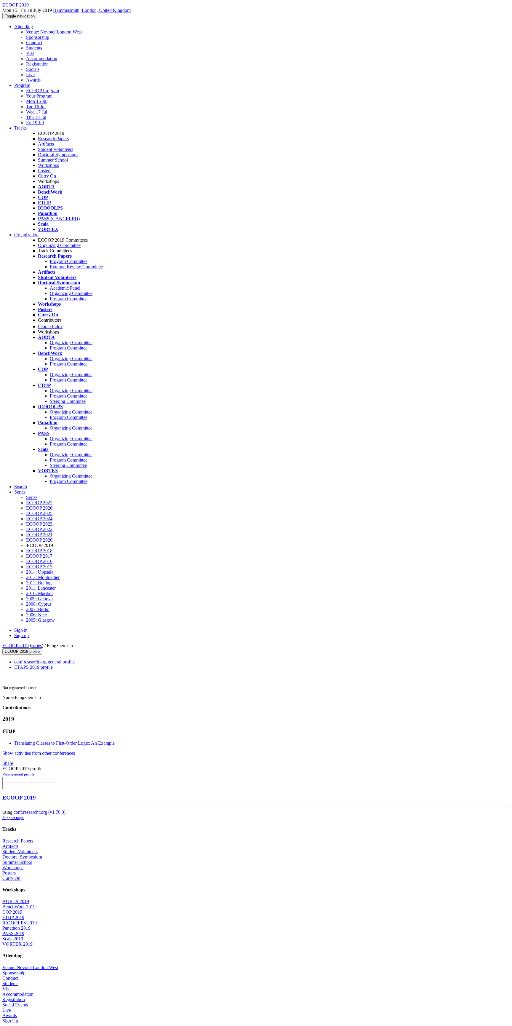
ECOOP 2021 (39, 534)
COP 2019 (12, 912)
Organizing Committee (59, 245)
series (36, 645)
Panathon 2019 (16, 928)
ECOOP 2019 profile (22, 651)
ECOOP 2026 (39, 507)
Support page (13, 818)
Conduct (34, 42)
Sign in (21, 630)
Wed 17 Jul (36, 111)
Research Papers (53, 138)
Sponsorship (37, 37)
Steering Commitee (68, 401)
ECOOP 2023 (39, 523)
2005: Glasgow (40, 620)
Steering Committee (68, 465)
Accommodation (41, 58)
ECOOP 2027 (39, 502)
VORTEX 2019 (17, 944)
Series (31, 497)
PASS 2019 (13, 933)
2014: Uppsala (39, 572)
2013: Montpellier (43, 577)
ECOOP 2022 (39, 529)
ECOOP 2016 (39, 561)
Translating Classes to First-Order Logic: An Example (64, 743)
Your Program (39, 95)
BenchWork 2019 (19, 906)
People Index (50, 326)
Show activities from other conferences (38, 753)
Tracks (20, 127)
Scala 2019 (12, 938)
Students (34, 47)
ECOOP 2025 (39, 513)
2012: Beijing (39, 582)
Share (7, 763)
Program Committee (68, 261)
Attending (23, 26)
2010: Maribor (39, 593)
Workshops (48, 165)
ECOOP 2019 (15, 645)
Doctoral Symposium (58, 154)
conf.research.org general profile (44, 661)
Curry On (47, 175)
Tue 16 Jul (36, 106)
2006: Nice (36, 614)
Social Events (15, 1004)
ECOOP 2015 (39, 566)
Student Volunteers (55, 149)
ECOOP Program (42, 90)
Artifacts (46, 143)
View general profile (18, 774)
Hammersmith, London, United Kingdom (92, 10)
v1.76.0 (57, 812)
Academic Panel (65, 288)
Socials (32, 69)
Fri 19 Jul (35, 122)
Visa (30, 53)
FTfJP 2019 (13, 917)
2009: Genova (39, 598)
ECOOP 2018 (39, 550)
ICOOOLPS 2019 (19, 922)
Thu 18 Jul (36, 117)
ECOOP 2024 (39, 518)
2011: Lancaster (41, 588)
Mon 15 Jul (36, 101)
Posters (44, 170)
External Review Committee (76, 266)
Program (22, 85)
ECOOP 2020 (39, 539)
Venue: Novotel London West (54, 31)
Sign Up (10, 1020)
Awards (33, 79)
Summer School (53, 159)
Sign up (21, 635)
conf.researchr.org (30, 812)
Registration (37, 63)
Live (30, 74)
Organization (26, 234)
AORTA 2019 (15, 901)
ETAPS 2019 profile (33, 667)
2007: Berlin (37, 609)
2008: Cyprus (39, 604)
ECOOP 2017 (39, 556)
